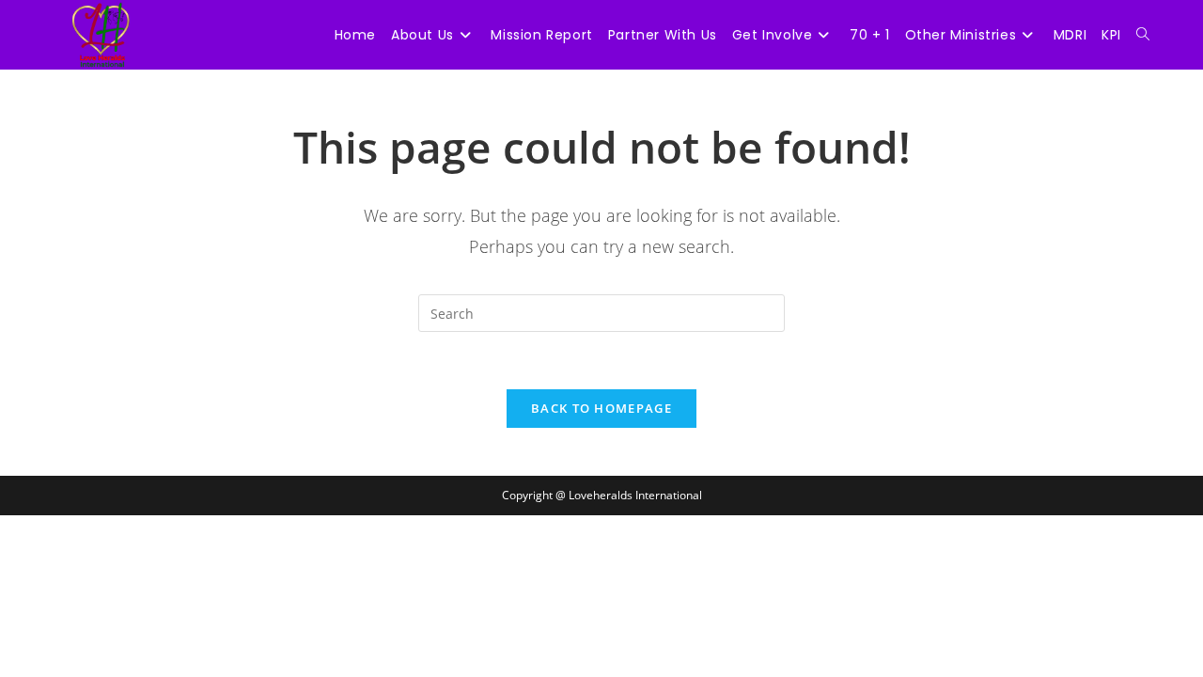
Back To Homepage (601, 408)
